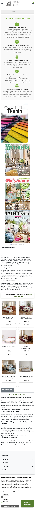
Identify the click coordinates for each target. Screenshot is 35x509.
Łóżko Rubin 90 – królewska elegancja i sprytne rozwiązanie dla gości (26, 319)
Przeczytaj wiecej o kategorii (17, 394)
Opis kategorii (17, 252)
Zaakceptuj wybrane (10, 506)
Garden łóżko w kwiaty (8, 346)
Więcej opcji (5, 494)
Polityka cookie (4, 491)
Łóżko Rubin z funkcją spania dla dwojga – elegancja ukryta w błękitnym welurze (8, 378)
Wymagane (5, 497)
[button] (23, 3)
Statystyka (5, 499)
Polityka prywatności (14, 491)
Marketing (5, 501)
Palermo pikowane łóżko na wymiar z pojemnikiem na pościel (26, 377)
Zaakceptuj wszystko (27, 504)
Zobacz (8, 325)
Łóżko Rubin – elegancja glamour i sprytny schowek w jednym (26, 349)
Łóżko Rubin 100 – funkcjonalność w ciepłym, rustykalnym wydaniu (9, 319)
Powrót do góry (7, 390)
